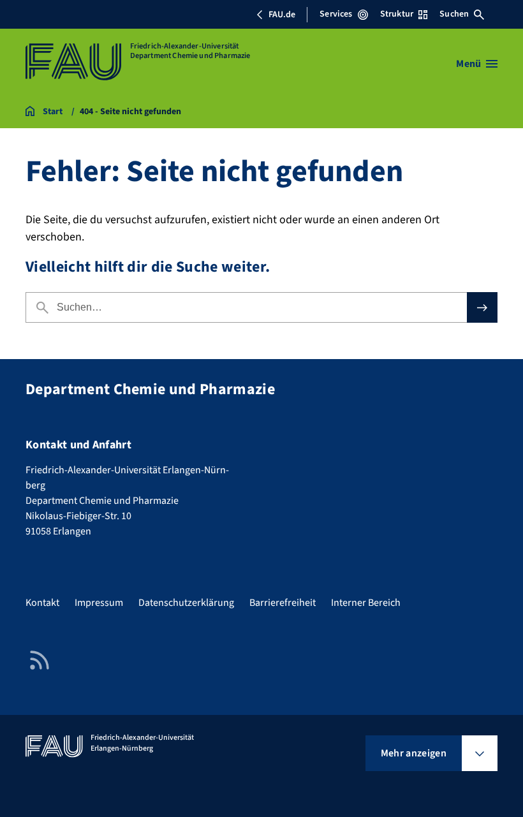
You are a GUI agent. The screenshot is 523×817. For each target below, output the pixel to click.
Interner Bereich (366, 603)
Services (336, 14)
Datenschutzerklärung (186, 603)
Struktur (396, 14)
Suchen (454, 14)
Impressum (99, 603)
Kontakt (42, 603)
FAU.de (282, 14)
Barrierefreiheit (282, 603)
